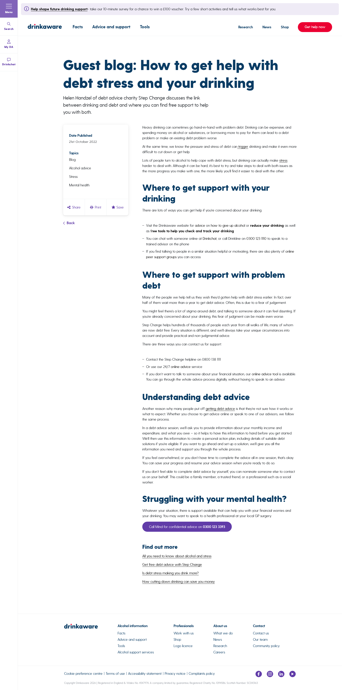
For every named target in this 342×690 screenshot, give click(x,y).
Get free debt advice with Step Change (172, 564)
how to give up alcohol (228, 225)
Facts (78, 27)
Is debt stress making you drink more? (170, 573)
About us (220, 626)
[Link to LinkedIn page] (281, 676)
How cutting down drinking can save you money (178, 581)
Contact (259, 626)
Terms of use (115, 673)
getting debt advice (220, 409)
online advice (181, 367)
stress (283, 160)
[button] (9, 8)
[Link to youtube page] (292, 676)
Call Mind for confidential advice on (187, 527)
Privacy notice (175, 673)
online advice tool (265, 374)
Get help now (311, 27)
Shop (285, 27)
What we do (223, 633)
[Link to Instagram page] (270, 676)
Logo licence (183, 646)
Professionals (184, 626)
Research (245, 27)
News (266, 27)
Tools (145, 27)
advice (200, 225)
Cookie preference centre (83, 673)
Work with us (184, 633)
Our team (260, 639)
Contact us (261, 633)
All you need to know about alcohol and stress (176, 556)
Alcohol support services (136, 652)
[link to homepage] (91, 628)
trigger (242, 146)
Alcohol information (132, 626)
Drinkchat (210, 238)
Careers (219, 652)
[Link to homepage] (45, 27)
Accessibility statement (145, 673)
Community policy (266, 646)
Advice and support (111, 27)
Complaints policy (202, 673)
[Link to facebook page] (259, 676)
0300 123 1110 (256, 238)
